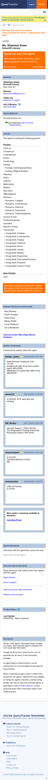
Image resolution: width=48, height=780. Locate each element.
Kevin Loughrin (10, 582)
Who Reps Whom (14, 733)
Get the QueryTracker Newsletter (24, 715)
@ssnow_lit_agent (11, 100)
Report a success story (13, 594)
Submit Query (15, 125)
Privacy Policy (12, 768)
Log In (31, 4)
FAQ (8, 762)
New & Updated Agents (16, 730)
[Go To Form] (27, 123)
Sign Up (41, 4)
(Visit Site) (11, 107)
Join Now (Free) (14, 520)
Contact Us (11, 765)
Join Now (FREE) (13, 285)
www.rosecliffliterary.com (14, 94)
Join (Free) (38, 66)
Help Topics (11, 756)
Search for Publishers (15, 746)
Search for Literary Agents (17, 727)
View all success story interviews (17, 590)
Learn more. (10, 66)
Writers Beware (26, 686)
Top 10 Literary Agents (16, 736)
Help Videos (11, 759)
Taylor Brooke (9, 577)
